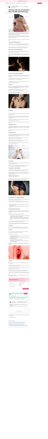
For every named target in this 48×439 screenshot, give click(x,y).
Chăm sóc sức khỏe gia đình (15, 5)
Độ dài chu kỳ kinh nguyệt (12, 286)
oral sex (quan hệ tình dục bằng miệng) (16, 138)
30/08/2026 (20, 284)
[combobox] (23, 283)
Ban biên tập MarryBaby (15, 6)
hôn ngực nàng (20, 127)
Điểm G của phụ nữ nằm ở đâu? (12, 262)
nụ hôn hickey (13, 90)
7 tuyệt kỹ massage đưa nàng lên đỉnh (23, 223)
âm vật (10, 231)
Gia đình (11, 5)
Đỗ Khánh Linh (26, 6)
